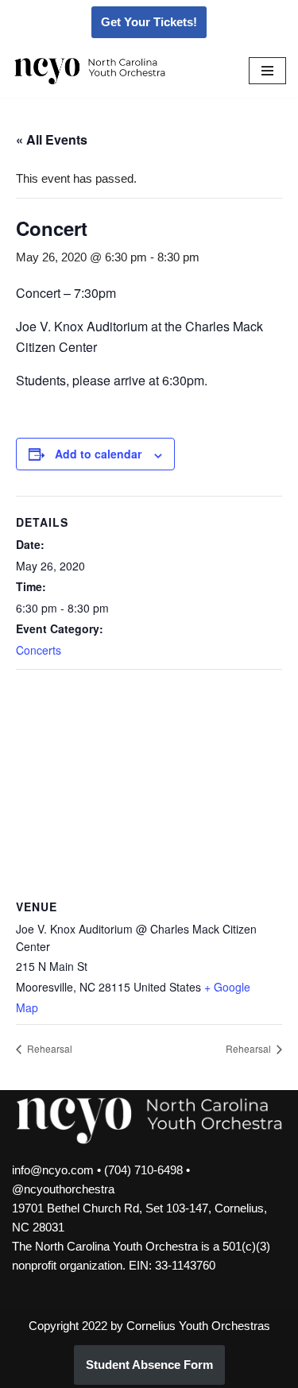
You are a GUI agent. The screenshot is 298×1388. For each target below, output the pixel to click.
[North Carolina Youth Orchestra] (90, 71)
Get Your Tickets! (149, 22)
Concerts (38, 650)
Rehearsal (48, 1048)
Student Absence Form (149, 1364)
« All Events (51, 139)
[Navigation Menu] (267, 70)
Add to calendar (98, 454)
